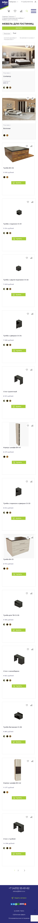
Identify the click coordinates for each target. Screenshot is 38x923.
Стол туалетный (10, 392)
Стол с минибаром (11, 671)
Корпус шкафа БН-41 (12, 447)
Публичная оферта (19, 914)
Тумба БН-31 (8, 559)
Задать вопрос (20, 898)
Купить (18, 183)
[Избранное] (15, 11)
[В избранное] (27, 146)
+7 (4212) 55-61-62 (27, 2)
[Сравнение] (21, 11)
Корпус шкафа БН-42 (12, 783)
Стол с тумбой (9, 839)
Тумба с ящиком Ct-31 (12, 224)
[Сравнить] (31, 146)
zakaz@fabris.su (19, 891)
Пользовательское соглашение (19, 918)
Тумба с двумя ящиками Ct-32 (15, 280)
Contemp (7, 76)
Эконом (7, 34)
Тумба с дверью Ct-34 (12, 336)
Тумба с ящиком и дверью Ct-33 (16, 503)
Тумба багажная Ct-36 (12, 727)
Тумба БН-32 (8, 168)
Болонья (6, 128)
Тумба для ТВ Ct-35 (11, 615)
